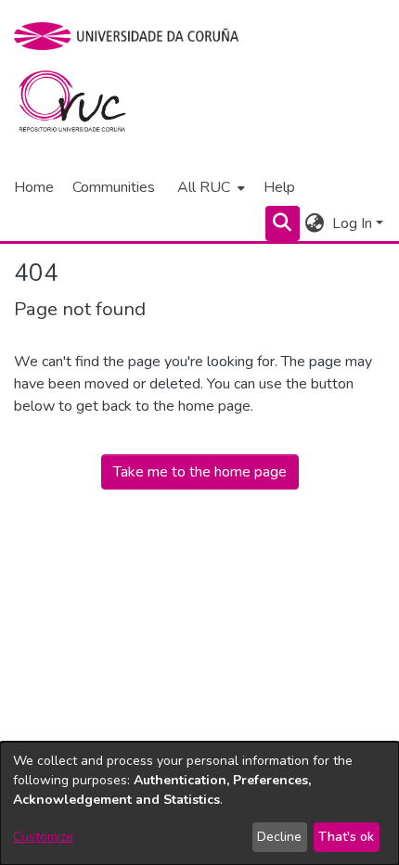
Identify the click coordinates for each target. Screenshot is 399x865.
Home (34, 187)
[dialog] (199, 803)
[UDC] (132, 36)
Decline (279, 837)
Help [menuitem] (279, 187)
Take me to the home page (200, 472)
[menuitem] (209, 187)
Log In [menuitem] (352, 223)
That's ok (346, 837)
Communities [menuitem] (113, 187)
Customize (43, 837)
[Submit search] (282, 223)
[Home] (83, 105)
